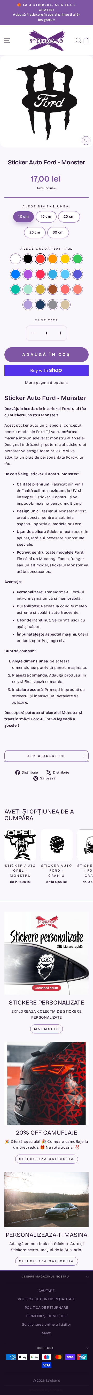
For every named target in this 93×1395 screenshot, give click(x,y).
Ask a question (46, 756)
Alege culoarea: (46, 248)
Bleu (65, 274)
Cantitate (46, 320)
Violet (28, 274)
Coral (65, 289)
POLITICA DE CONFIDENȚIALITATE (46, 1299)
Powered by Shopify (47, 1390)
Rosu (40, 259)
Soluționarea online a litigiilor (46, 1324)
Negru (28, 259)
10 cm (23, 216)
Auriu (40, 289)
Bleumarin (40, 305)
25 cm (34, 232)
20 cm (69, 216)
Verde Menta (28, 289)
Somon (77, 289)
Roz (40, 274)
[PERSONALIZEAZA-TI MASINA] (46, 1199)
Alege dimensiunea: (46, 206)
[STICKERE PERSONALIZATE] (46, 953)
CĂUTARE (46, 1290)
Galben (65, 259)
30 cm (58, 232)
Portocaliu (53, 259)
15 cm (46, 216)
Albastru (15, 274)
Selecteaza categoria (46, 1159)
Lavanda (28, 305)
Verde (77, 259)
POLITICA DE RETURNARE (46, 1307)
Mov (77, 274)
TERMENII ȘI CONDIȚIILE (46, 1316)
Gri (53, 305)
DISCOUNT (45, 1348)
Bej (65, 305)
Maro (53, 289)
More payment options (46, 382)
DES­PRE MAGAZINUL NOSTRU (45, 1276)
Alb (15, 259)
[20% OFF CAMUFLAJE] (46, 1083)
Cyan (53, 274)
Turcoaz (15, 289)
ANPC (46, 1333)
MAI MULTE (46, 1029)
